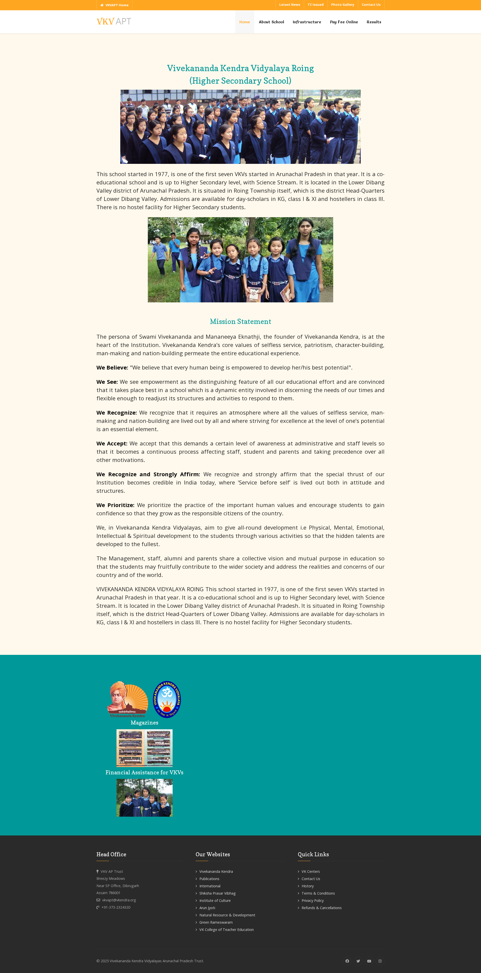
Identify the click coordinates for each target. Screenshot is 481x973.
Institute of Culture (215, 900)
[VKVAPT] (115, 20)
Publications (209, 878)
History (308, 886)
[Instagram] (380, 961)
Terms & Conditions (318, 893)
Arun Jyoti (207, 907)
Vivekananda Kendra (216, 871)
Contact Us (311, 878)
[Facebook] (347, 961)
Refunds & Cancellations (322, 907)
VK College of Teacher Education (226, 929)
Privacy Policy (313, 900)
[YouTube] (369, 961)
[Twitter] (358, 961)
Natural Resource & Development (227, 915)
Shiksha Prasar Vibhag (217, 893)
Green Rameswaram (216, 922)
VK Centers (311, 871)
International (209, 886)
